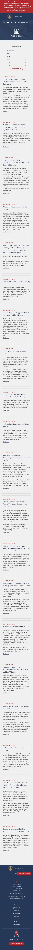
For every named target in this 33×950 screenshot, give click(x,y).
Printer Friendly (24, 22)
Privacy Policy (16, 924)
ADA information (21, 11)
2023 (8, 62)
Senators (16, 905)
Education (16, 910)
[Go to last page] (11, 861)
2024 (8, 59)
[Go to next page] (9, 861)
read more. (6, 111)
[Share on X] (11, 22)
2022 (8, 65)
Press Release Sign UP (24, 873)
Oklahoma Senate (17, 16)
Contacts (16, 922)
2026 (8, 54)
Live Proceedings (7, 873)
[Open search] (29, 16)
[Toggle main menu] (3, 16)
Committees (16, 913)
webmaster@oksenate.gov (16, 893)
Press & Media (16, 919)
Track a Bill (14, 873)
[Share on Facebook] (8, 22)
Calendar (16, 916)
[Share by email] (15, 22)
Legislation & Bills (16, 908)
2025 (8, 56)
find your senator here (16, 944)
